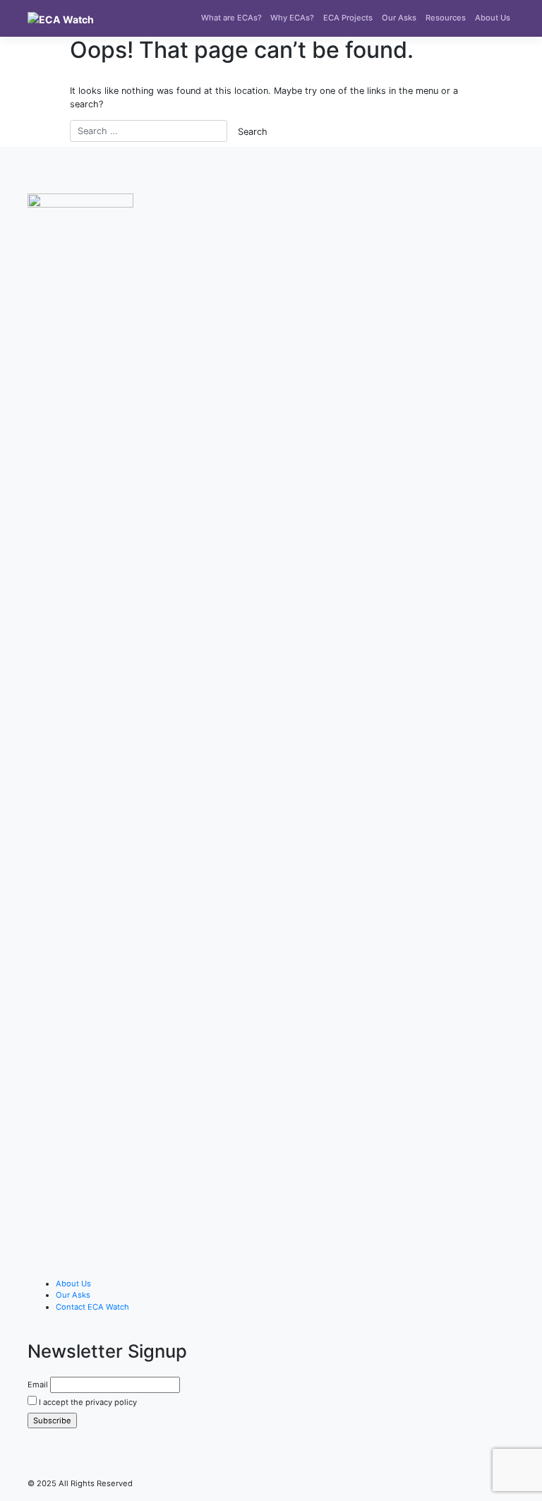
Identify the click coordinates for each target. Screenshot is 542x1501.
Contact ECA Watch (92, 1307)
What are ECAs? (231, 18)
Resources (446, 18)
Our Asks (399, 18)
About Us (492, 18)
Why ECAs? (292, 18)
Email (38, 1384)
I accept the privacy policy (87, 1402)
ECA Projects (348, 18)
